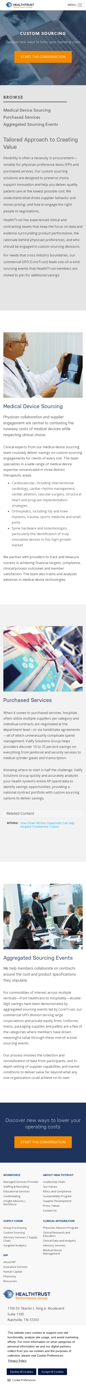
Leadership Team (54, 1182)
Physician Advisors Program (60, 1228)
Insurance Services (15, 1267)
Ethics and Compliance (57, 1191)
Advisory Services (54, 1245)
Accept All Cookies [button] (52, 1372)
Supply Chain (13, 1221)
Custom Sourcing (14, 1232)
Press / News (51, 1206)
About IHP (9, 1262)
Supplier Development (57, 1201)
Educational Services (16, 1191)
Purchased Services (21, 117)
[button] (21, 1380)
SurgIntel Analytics (15, 1245)
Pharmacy (9, 1276)
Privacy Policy (17, 1361)
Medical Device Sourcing (27, 110)
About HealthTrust (58, 1175)
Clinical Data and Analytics (59, 1240)
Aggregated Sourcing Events (30, 124)
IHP (5, 1255)
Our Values (50, 1186)
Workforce (11, 1175)
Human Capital (12, 1271)
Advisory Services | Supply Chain (20, 1238)
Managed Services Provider (20, 1182)
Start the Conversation (43, 57)
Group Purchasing (14, 1228)
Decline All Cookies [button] (21, 1372)
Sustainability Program (57, 1196)
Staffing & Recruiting (16, 1186)
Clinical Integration (59, 1221)
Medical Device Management (52, 1251)
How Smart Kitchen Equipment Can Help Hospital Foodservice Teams (47, 825)
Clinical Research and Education (56, 1234)
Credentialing (11, 1196)
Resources (10, 1281)
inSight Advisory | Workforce (14, 1202)
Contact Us (50, 1210)
